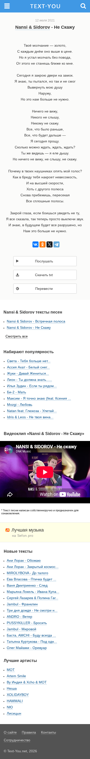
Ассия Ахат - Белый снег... (28, 367)
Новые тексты (18, 551)
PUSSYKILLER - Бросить (27, 623)
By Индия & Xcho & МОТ (27, 682)
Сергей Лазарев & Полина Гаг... (32, 598)
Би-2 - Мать (16, 392)
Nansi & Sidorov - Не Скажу (29, 327)
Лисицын (14, 713)
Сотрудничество (17, 740)
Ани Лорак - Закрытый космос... (32, 567)
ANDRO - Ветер (19, 617)
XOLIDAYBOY (18, 695)
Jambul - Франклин (22, 604)
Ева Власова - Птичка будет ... (31, 579)
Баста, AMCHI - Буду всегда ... (31, 635)
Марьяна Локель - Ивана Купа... (33, 592)
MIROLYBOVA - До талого (27, 573)
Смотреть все (17, 336)
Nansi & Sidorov (32, 27)
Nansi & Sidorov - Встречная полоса (36, 321)
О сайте (10, 732)
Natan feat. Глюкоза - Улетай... (32, 411)
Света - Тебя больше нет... (28, 361)
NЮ (10, 707)
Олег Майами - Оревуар (27, 648)
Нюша (12, 688)
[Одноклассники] (42, 244)
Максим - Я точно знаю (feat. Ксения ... (39, 398)
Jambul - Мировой (21, 629)
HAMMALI (15, 701)
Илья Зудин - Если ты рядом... (32, 386)
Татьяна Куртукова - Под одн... (32, 642)
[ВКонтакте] (34, 244)
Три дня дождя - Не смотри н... (32, 610)
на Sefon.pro (23, 536)
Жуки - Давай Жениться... (28, 373)
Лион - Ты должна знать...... (29, 380)
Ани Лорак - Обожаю (24, 560)
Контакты (48, 732)
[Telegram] (56, 244)
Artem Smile (16, 676)
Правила (29, 732)
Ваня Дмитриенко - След (27, 585)
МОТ (11, 670)
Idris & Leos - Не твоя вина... (30, 417)
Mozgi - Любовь (19, 405)
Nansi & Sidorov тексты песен (33, 312)
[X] (48, 244)
